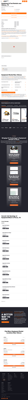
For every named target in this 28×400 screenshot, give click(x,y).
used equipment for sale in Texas (19, 316)
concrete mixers (15, 31)
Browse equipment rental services (5, 35)
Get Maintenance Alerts (14, 184)
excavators (22, 30)
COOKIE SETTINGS (8, 396)
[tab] (3, 105)
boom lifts (18, 312)
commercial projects (11, 77)
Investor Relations (3, 391)
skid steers (22, 312)
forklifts (20, 30)
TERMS (2, 396)
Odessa (5, 337)
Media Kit (2, 392)
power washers (10, 31)
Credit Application (3, 377)
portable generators (5, 31)
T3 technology (17, 141)
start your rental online (19, 35)
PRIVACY (5, 396)
